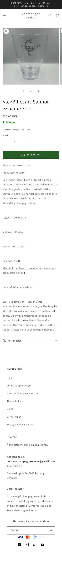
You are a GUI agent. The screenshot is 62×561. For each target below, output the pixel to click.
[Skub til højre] (38, 91)
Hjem (10, 377)
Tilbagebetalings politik (20, 424)
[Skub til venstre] (23, 91)
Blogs (10, 408)
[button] (4, 15)
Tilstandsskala (15, 401)
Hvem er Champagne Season (23, 393)
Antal (5, 135)
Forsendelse (8, 130)
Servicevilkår (14, 416)
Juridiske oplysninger (19, 385)
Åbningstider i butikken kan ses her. (27, 444)
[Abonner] (51, 530)
